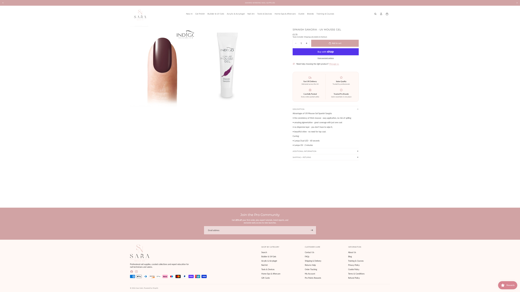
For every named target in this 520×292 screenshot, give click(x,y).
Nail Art (264, 265)
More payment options (326, 58)
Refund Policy (354, 278)
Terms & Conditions (356, 274)
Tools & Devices (267, 269)
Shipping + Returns (302, 157)
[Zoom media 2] (227, 66)
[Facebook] (131, 271)
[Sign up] (312, 230)
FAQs (307, 257)
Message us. (334, 64)
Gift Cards (265, 278)
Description (298, 109)
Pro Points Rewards (313, 278)
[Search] (375, 14)
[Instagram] (136, 271)
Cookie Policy (353, 269)
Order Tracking (311, 269)
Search (264, 252)
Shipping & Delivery (313, 261)
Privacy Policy (354, 265)
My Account (310, 274)
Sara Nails (139, 288)
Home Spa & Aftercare (270, 274)
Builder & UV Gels (268, 257)
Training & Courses (356, 261)
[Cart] (387, 14)
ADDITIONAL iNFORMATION (304, 151)
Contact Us (309, 252)
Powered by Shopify (151, 288)
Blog (350, 257)
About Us (352, 252)
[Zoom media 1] (162, 66)
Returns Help (310, 265)
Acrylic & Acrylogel (269, 261)
